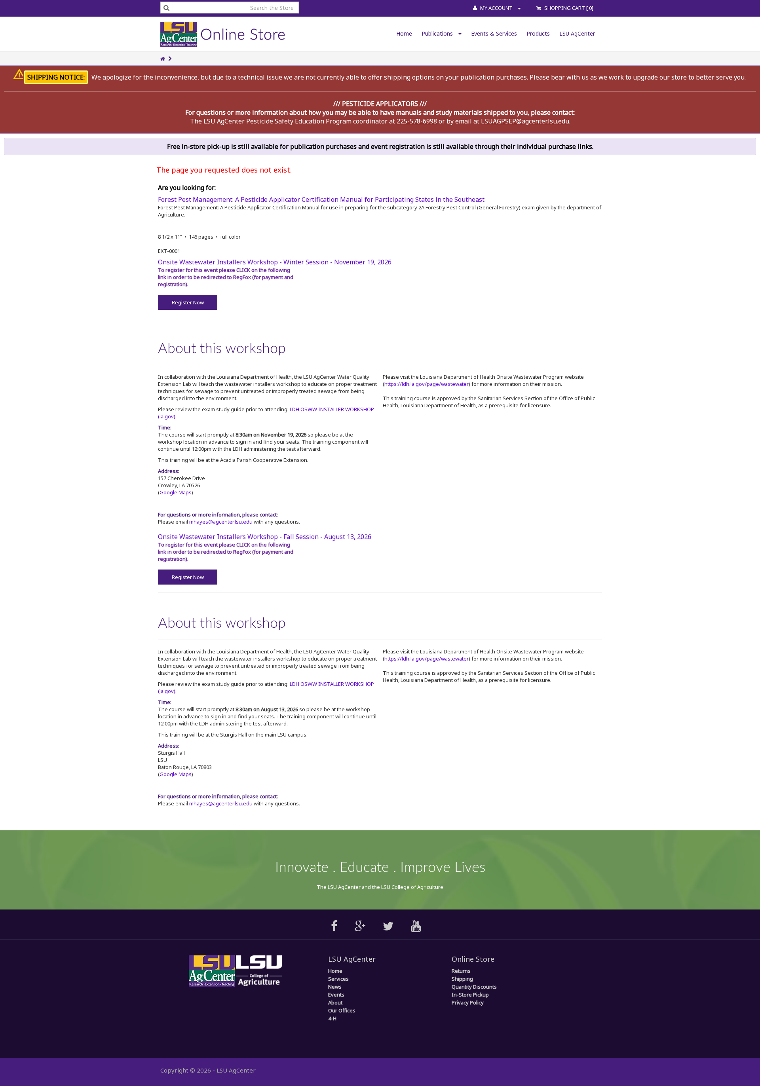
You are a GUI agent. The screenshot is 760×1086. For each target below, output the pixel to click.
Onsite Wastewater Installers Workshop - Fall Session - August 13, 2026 (264, 536)
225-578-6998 (417, 121)
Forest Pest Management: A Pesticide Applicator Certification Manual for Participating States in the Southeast (321, 199)
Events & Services (494, 33)
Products (538, 33)
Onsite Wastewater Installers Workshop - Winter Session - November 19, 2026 (274, 262)
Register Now (188, 302)
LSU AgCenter (577, 33)
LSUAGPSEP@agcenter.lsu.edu (525, 121)
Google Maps (176, 492)
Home (404, 33)
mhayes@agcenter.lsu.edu (221, 521)
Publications (438, 33)
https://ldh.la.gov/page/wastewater (426, 383)
